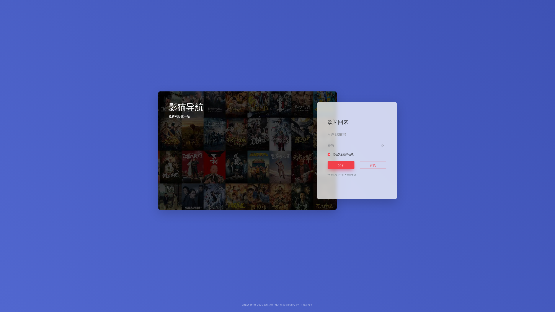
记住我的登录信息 (343, 154)
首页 (373, 165)
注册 (342, 174)
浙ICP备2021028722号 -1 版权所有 (293, 304)
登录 (341, 165)
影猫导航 (268, 304)
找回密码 (351, 174)
